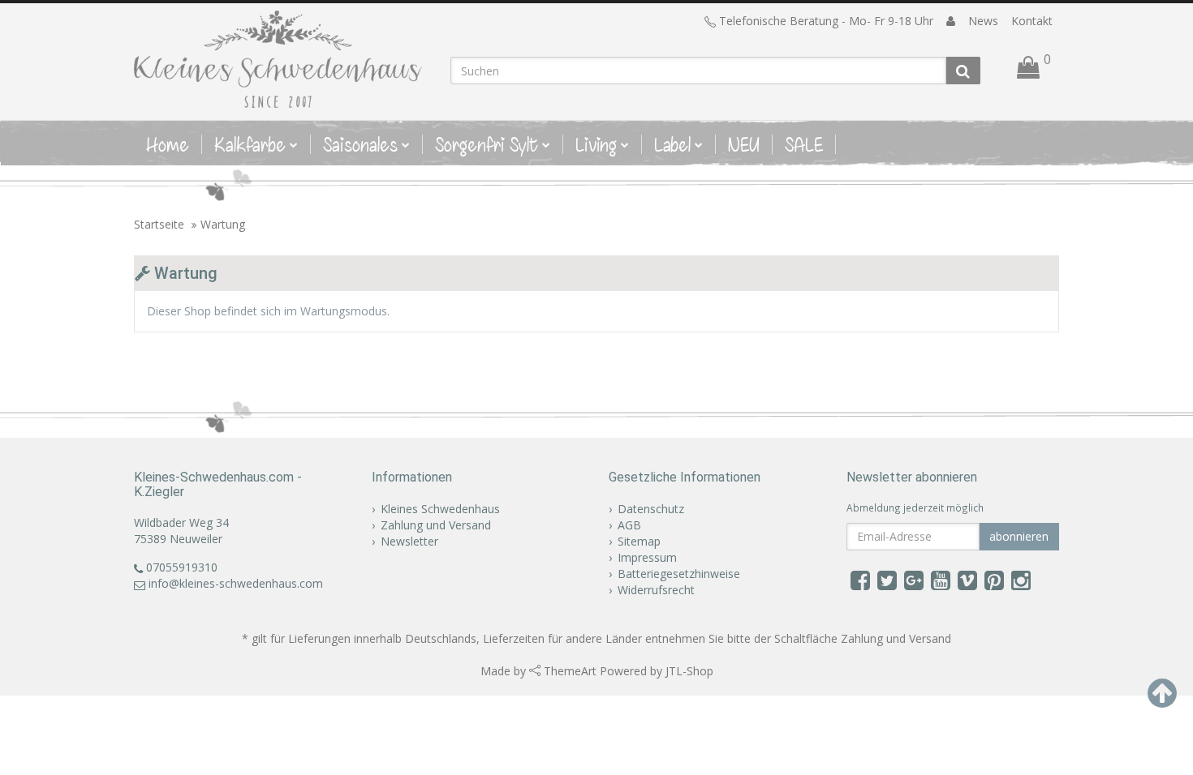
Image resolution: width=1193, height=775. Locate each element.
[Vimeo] (967, 579)
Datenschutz (651, 508)
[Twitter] (887, 579)
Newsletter (409, 541)
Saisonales (360, 144)
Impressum (647, 557)
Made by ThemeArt (538, 671)
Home (167, 144)
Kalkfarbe (250, 144)
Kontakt (1032, 20)
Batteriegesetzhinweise (679, 573)
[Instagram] (1021, 579)
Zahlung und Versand (436, 525)
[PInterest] (994, 579)
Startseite (159, 224)
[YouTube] (940, 579)
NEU (744, 144)
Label (672, 144)
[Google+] (914, 579)
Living (596, 144)
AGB (629, 525)
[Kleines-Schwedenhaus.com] (280, 59)
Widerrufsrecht (656, 589)
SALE (804, 144)
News (983, 20)
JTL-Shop (689, 671)
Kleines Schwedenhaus (440, 508)
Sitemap (639, 541)
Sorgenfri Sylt (486, 144)
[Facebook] (860, 579)
